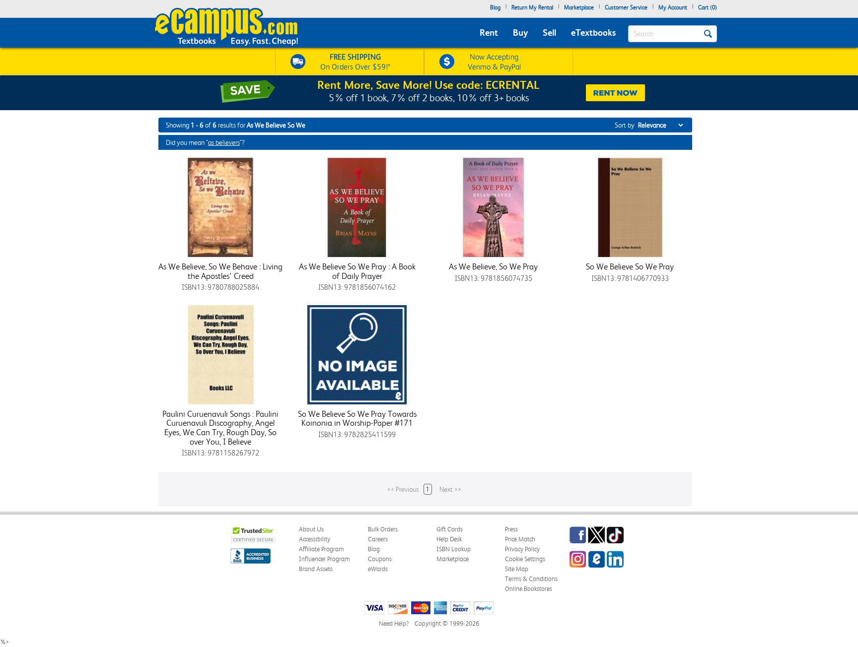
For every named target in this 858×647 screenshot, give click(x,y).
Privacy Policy (522, 549)
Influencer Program (324, 559)
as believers (224, 142)
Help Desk (449, 539)
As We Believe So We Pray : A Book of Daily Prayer (357, 271)
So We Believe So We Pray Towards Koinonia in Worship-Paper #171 (357, 418)
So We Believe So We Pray (630, 266)
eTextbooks (593, 32)
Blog (495, 7)
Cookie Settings (525, 559)
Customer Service (626, 7)
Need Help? (394, 623)
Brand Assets (316, 569)
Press (511, 529)
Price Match (520, 539)
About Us (311, 529)
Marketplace (579, 7)
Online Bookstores (528, 588)
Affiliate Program (321, 549)
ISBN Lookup (453, 549)
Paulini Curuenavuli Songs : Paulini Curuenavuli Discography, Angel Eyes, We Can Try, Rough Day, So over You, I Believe (220, 428)
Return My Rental (532, 7)
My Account (672, 7)
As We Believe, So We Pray (493, 266)
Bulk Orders (383, 529)
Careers (378, 539)
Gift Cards (449, 529)
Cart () (707, 7)
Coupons (380, 559)
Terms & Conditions (531, 578)
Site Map (516, 569)
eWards (378, 569)
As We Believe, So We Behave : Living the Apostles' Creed (220, 271)
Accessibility (314, 539)
